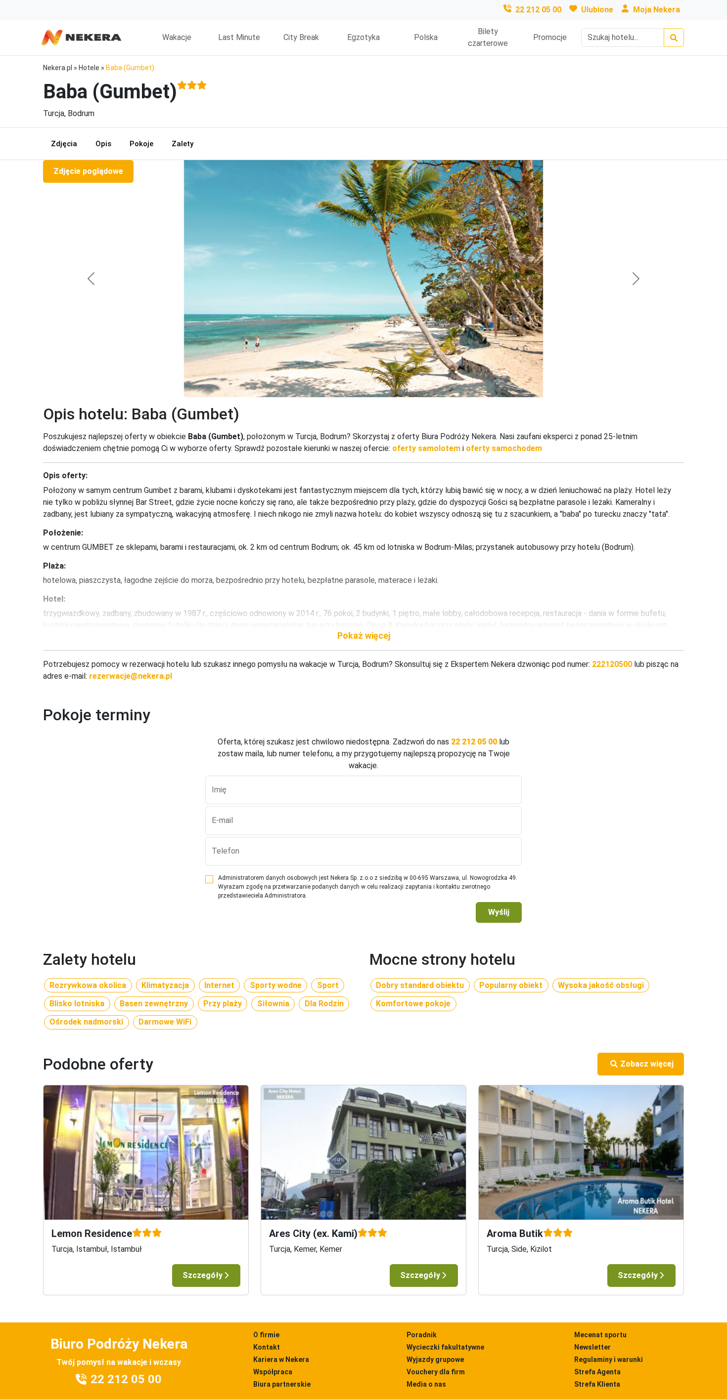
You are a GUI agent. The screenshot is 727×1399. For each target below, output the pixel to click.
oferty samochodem (504, 448)
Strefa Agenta (597, 1372)
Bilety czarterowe (488, 37)
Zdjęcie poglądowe (88, 171)
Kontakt (266, 1347)
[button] (363, 635)
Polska (426, 37)
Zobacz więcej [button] (647, 1064)
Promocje (550, 37)
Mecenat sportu (600, 1335)
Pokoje (141, 143)
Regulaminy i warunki (608, 1359)
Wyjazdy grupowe (435, 1359)
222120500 (612, 664)
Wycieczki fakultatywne (445, 1347)
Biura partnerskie (282, 1384)
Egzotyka (363, 37)
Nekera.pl (57, 68)
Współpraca (272, 1372)
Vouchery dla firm (436, 1372)
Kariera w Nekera (281, 1359)
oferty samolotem (426, 448)
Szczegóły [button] (202, 1275)
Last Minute (239, 37)
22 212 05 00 (538, 9)
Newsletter (592, 1347)
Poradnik (422, 1335)
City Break (301, 37)
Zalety (182, 143)
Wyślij (498, 912)
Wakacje (176, 37)
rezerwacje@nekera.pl (130, 676)
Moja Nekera (656, 9)
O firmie (266, 1335)
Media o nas (426, 1384)
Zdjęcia (64, 143)
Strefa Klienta (597, 1384)
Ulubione (597, 9)
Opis (103, 143)
